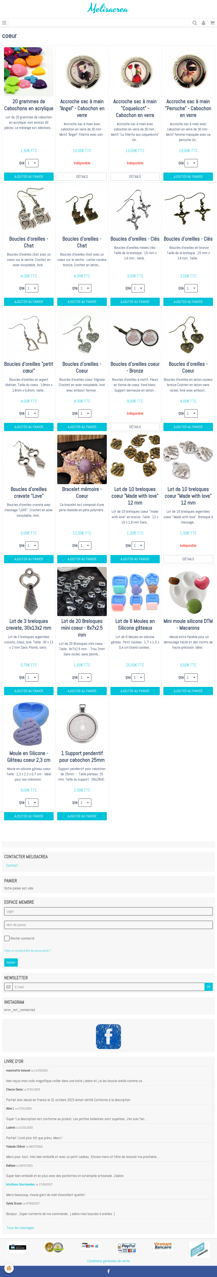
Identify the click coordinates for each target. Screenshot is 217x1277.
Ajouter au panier (28, 176)
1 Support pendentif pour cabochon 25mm (82, 756)
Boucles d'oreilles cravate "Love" (29, 492)
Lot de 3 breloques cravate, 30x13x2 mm (28, 624)
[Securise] (17, 1247)
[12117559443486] (199, 1249)
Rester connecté (22, 938)
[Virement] (163, 1246)
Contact (12, 865)
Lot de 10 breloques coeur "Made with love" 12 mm (135, 496)
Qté (21, 163)
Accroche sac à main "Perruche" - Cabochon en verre (188, 108)
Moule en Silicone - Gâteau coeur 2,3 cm (28, 756)
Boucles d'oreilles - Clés (135, 239)
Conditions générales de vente (108, 1261)
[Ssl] (54, 1247)
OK (209, 986)
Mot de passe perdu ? (38, 950)
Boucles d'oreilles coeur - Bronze (135, 367)
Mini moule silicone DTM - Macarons (188, 624)
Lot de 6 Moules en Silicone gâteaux (135, 624)
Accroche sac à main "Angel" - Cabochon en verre (82, 108)
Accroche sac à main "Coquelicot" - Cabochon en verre (135, 108)
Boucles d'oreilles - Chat (28, 242)
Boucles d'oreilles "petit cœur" (28, 367)
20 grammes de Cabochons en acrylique (28, 105)
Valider (11, 962)
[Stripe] (90, 1245)
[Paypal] (126, 1247)
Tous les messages (20, 1227)
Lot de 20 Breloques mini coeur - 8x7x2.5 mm (82, 628)
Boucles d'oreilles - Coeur (82, 367)
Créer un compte (14, 950)
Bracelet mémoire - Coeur (82, 492)
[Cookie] (9, 1268)
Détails (82, 176)
